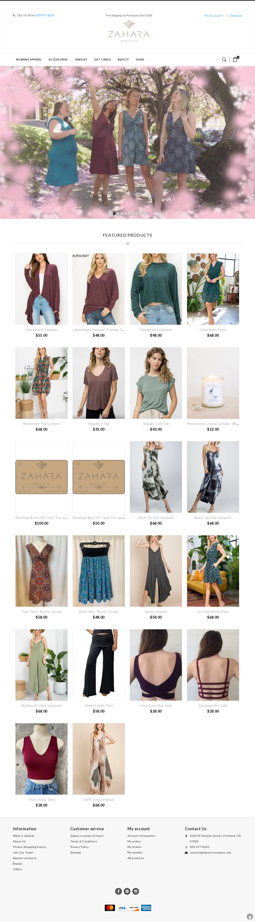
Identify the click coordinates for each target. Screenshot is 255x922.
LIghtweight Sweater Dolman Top (99, 330)
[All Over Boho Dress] (213, 571)
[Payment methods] (127, 910)
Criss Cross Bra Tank (156, 706)
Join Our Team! (23, 852)
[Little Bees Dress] (213, 289)
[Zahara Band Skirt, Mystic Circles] (99, 571)
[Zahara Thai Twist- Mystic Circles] (42, 571)
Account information (141, 835)
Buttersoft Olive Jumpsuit (41, 706)
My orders (134, 841)
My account (213, 15)
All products (136, 858)
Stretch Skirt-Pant (99, 706)
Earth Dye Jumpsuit (98, 800)
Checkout (235, 15)
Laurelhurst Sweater (41, 330)
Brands (18, 863)
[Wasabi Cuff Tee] (156, 383)
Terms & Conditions (83, 841)
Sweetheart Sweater (156, 330)
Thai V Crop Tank (41, 800)
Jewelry (81, 59)
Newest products (25, 858)
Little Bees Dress (213, 330)
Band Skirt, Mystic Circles (99, 612)
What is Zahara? (24, 835)
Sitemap (75, 852)
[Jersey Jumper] (156, 571)
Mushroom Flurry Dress (41, 424)
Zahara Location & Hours (87, 835)
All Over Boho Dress (213, 612)
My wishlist (135, 852)
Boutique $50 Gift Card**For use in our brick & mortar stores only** (125, 518)
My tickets (135, 847)
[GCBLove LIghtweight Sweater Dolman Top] (99, 289)
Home (140, 59)
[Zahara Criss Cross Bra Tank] (156, 665)
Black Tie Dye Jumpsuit (212, 518)
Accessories (58, 59)
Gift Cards (102, 59)
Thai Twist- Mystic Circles (41, 612)
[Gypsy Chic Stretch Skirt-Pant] (99, 665)
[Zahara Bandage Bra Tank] (213, 665)
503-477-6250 (44, 15)
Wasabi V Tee (98, 424)
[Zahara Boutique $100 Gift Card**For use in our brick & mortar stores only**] (42, 477)
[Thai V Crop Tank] (42, 759)
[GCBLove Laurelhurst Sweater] (42, 289)
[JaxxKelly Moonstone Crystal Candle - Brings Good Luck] (213, 383)
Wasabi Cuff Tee (156, 424)
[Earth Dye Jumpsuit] (99, 759)
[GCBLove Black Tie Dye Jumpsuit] (213, 477)
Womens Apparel (29, 59)
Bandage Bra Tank (213, 706)
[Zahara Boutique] (129, 26)
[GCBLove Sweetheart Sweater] (156, 289)
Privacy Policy (79, 847)
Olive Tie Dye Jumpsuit (156, 518)
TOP (250, 916)
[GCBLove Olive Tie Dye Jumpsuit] (156, 477)
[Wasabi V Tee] (99, 383)
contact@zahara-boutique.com (210, 852)
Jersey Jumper (156, 612)
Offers (17, 869)
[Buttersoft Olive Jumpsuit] (42, 665)
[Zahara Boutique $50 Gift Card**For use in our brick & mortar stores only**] (99, 477)
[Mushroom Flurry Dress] (42, 383)
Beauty (123, 59)
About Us (19, 841)
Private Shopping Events (29, 847)
